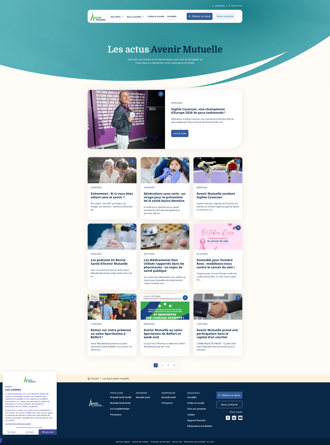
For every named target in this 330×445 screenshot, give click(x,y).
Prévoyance (115, 414)
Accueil (94, 378)
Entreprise (141, 393)
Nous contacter (229, 404)
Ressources (193, 393)
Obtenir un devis (231, 395)
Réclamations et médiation (199, 426)
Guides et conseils (195, 403)
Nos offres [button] (116, 16)
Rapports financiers (196, 420)
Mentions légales (123, 441)
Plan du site (177, 441)
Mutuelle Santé (143, 397)
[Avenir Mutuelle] (97, 16)
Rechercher (220, 6)
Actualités (172, 16)
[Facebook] (228, 418)
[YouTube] (240, 418)
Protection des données (160, 441)
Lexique (191, 414)
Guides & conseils (156, 16)
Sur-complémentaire (119, 408)
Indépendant (168, 393)
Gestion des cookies (140, 441)
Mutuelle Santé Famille (120, 397)
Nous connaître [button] (134, 16)
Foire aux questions (196, 408)
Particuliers (116, 393)
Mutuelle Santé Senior (120, 403)
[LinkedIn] (234, 418)
